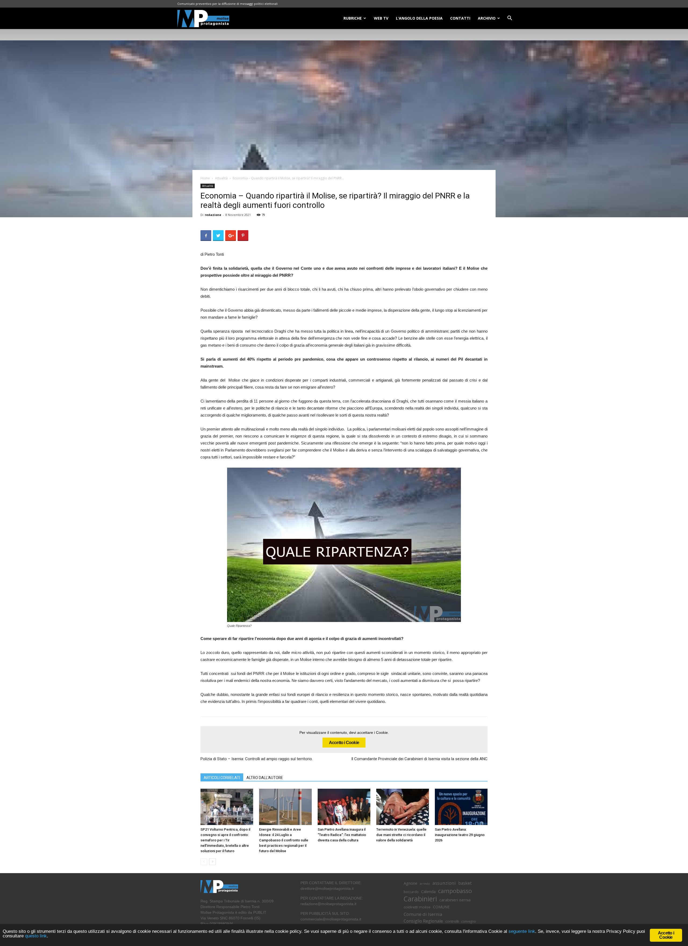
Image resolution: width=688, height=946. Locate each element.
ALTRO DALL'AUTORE (264, 778)
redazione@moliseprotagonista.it (328, 904)
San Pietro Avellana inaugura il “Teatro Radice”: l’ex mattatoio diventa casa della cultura (342, 834)
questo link (35, 935)
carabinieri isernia (455, 899)
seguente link (521, 931)
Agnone (410, 883)
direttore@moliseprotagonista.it (327, 888)
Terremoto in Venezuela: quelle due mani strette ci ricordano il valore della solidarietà (401, 834)
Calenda (428, 891)
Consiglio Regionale (423, 921)
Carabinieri (420, 899)
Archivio (487, 18)
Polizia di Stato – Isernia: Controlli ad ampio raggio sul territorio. (257, 758)
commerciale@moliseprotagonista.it (330, 919)
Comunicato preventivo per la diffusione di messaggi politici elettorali (227, 4)
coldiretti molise (417, 907)
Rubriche (352, 18)
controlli (452, 921)
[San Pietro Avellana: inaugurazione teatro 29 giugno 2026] (461, 807)
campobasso (455, 891)
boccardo (411, 892)
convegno (468, 921)
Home (205, 178)
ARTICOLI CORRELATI (222, 778)
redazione (213, 215)
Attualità (221, 178)
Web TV (381, 18)
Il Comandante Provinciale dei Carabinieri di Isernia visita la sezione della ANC (419, 758)
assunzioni (444, 883)
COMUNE (441, 906)
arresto (425, 883)
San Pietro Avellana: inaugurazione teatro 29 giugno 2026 (460, 834)
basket (465, 883)
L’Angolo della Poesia (419, 18)
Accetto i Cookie (344, 742)
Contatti (460, 18)
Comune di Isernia (423, 914)
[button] (509, 18)
